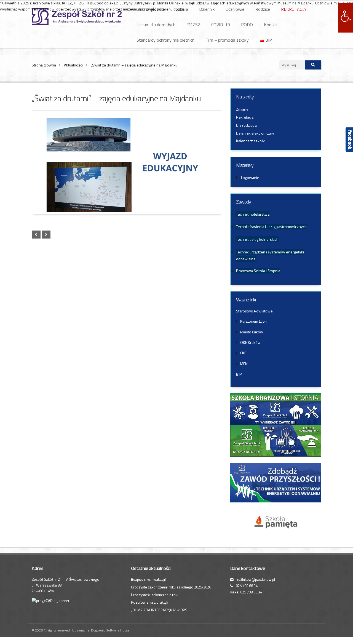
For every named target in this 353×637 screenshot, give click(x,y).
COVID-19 (220, 24)
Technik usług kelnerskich (257, 239)
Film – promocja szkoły (227, 40)
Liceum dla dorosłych (156, 24)
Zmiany (242, 109)
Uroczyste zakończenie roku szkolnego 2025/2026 (171, 587)
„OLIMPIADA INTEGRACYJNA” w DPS (159, 610)
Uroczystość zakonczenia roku (155, 595)
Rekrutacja (244, 117)
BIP (268, 40)
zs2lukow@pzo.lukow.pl (255, 579)
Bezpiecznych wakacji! (148, 579)
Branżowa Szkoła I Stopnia (258, 271)
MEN (244, 363)
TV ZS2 (193, 24)
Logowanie (250, 177)
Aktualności (73, 65)
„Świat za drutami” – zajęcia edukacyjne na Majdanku (134, 65)
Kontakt (271, 24)
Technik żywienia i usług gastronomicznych (271, 226)
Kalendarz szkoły (250, 141)
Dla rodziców (247, 125)
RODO (247, 24)
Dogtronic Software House (110, 630)
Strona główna (44, 65)
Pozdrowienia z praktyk (149, 602)
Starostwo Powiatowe (254, 311)
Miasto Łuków (251, 332)
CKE (243, 353)
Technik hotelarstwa (252, 214)
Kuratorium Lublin (254, 321)
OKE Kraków (250, 342)
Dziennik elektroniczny (255, 133)
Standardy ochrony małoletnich (165, 40)
